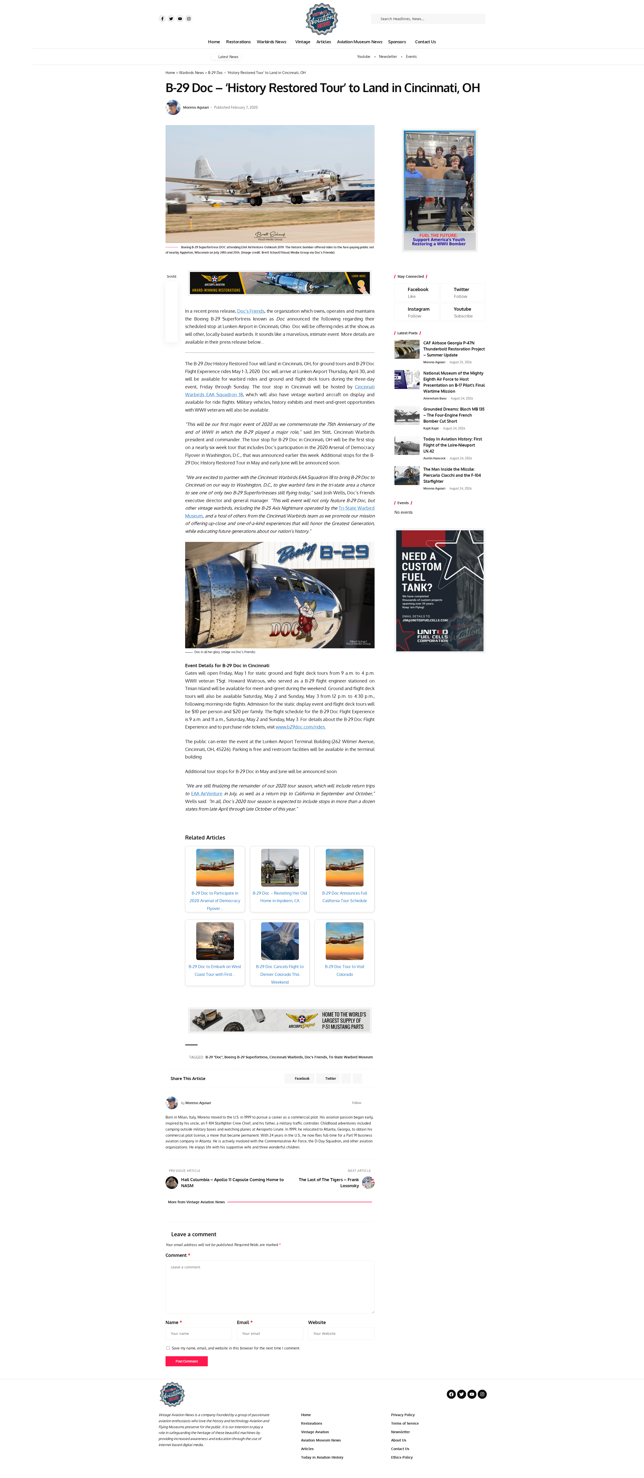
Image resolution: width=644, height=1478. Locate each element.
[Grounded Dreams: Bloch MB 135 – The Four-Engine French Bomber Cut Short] (407, 415)
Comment (178, 1255)
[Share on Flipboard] (346, 1078)
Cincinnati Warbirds (286, 1057)
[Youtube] (180, 18)
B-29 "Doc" (214, 1057)
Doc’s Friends (250, 311)
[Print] (172, 324)
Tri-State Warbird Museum (351, 1057)
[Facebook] (366, 1103)
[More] (172, 336)
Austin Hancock (434, 458)
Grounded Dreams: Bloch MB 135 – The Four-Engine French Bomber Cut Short (454, 415)
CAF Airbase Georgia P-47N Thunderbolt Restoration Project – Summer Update (454, 348)
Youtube (363, 56)
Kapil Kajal (431, 428)
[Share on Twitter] (172, 300)
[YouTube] (372, 1103)
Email (245, 1322)
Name (174, 1322)
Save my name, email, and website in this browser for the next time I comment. (236, 1348)
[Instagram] (188, 18)
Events (411, 56)
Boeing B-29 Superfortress (246, 1057)
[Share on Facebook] (172, 288)
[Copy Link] (172, 312)
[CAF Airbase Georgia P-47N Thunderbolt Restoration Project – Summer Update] (407, 349)
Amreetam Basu (435, 398)
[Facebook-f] (162, 18)
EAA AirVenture (207, 793)
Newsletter (388, 56)
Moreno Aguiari (196, 107)
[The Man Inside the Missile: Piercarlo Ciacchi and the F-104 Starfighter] (407, 475)
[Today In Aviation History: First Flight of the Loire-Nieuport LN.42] (407, 445)
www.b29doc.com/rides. (301, 727)
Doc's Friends (316, 1057)
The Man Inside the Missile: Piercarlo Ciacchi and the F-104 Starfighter (452, 475)
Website (317, 1322)
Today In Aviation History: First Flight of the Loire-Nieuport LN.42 (452, 445)
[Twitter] (171, 18)
